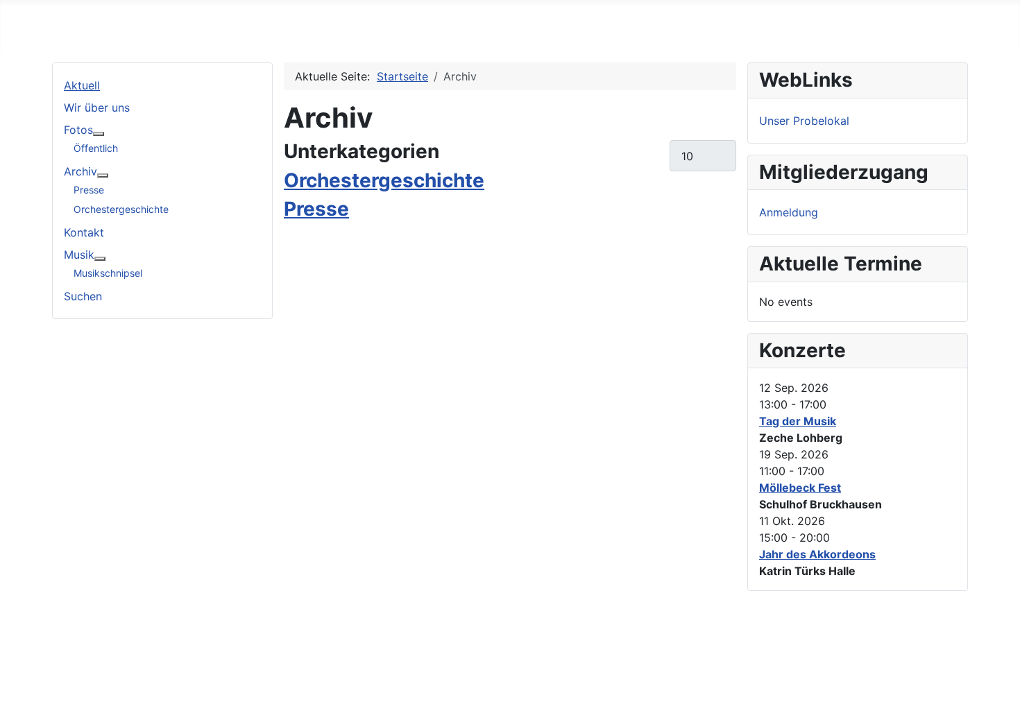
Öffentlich (96, 148)
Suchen (83, 296)
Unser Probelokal (804, 121)
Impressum (86, 652)
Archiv (80, 171)
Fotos (78, 130)
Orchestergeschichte (121, 209)
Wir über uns (97, 107)
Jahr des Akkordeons (817, 554)
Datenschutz (91, 674)
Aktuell (82, 85)
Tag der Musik (797, 421)
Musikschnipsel (108, 273)
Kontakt (84, 232)
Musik (79, 254)
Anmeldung (788, 212)
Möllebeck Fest (800, 488)
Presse (89, 190)
